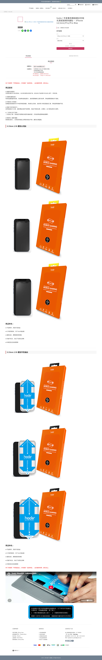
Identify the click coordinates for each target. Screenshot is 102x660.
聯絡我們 (70, 48)
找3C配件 (48, 8)
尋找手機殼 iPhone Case (18, 632)
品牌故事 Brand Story (17, 637)
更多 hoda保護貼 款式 (39, 66)
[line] (22, 31)
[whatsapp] (28, 31)
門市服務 (31, 8)
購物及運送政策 (43, 636)
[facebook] (25, 31)
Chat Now (75, 634)
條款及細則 (43, 634)
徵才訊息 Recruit (16, 636)
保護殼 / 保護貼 (39, 8)
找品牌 (54, 8)
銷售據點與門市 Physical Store (19, 634)
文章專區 (70, 8)
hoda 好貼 (10, 11)
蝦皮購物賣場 (43, 632)
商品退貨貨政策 (43, 637)
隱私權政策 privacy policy (18, 639)
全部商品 (5, 11)
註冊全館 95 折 (61, 8)
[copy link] (31, 31)
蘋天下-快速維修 (43, 639)
